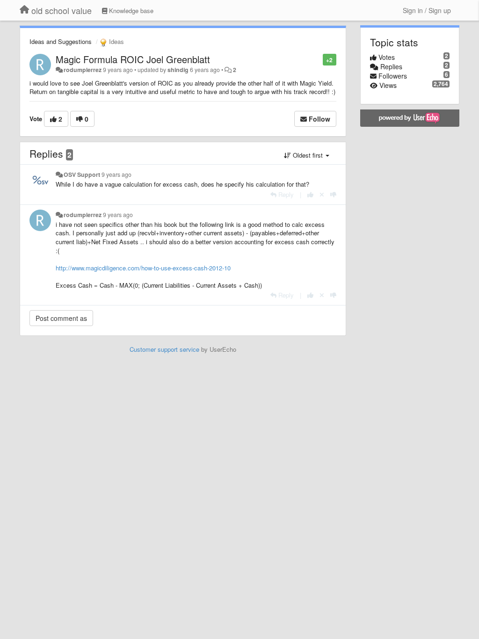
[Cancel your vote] (321, 194)
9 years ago (116, 174)
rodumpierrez (83, 69)
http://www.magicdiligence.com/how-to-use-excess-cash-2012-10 (143, 267)
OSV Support (82, 174)
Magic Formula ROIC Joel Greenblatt (133, 59)
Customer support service (164, 349)
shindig (178, 69)
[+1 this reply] (310, 194)
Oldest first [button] (308, 155)
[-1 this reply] (333, 194)
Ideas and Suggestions (60, 41)
